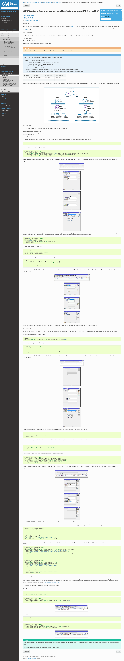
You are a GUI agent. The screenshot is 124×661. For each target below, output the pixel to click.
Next (117, 5)
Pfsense (3, 87)
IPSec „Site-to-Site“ (7, 39)
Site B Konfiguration (28, 18)
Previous (26, 5)
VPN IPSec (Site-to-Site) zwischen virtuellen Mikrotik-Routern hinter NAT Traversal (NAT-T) (9, 43)
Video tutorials (4, 22)
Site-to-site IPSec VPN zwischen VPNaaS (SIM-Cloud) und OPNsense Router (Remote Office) (9, 48)
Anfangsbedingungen (29, 15)
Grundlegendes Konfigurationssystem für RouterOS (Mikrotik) (8, 80)
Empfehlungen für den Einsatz (7, 73)
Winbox (26, 29)
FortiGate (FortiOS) (6, 91)
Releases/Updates (5, 110)
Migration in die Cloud (6, 64)
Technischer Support (5, 105)
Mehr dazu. (107, 16)
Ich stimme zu (106, 18)
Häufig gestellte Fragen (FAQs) (7, 20)
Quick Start (3, 18)
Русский (34, 658)
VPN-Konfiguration (6, 37)
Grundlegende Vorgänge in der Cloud (8, 31)
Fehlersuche (5, 57)
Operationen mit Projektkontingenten (6, 61)
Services (3, 68)
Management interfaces (6, 27)
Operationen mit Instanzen (7, 33)
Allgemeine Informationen (6, 13)
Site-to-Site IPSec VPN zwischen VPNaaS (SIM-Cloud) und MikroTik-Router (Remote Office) (9, 54)
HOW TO (3, 96)
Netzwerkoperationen (6, 35)
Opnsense (4, 89)
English (29, 658)
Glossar (2, 115)
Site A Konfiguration (28, 17)
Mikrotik (4, 77)
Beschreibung (27, 14)
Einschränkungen (4, 100)
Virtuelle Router (4, 75)
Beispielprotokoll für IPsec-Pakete (51, 582)
